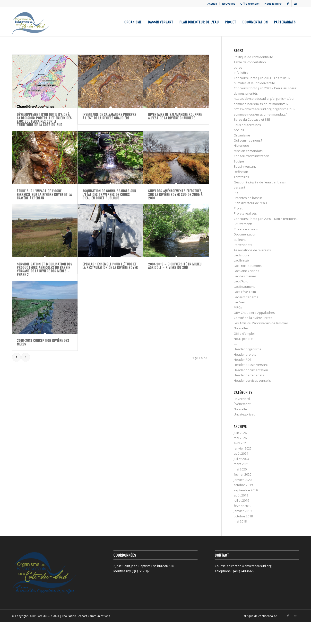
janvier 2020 (242, 480)
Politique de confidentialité (253, 57)
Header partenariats (249, 375)
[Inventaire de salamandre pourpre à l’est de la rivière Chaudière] (110, 81)
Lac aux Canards (246, 297)
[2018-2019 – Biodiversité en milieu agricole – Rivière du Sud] (176, 230)
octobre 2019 (243, 485)
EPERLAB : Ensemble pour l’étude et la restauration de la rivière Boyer (110, 265)
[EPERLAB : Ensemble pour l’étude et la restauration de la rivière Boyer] (110, 230)
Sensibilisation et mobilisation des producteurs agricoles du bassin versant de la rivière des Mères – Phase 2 (44, 269)
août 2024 (241, 453)
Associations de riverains (252, 250)
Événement (242, 404)
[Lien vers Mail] (295, 3)
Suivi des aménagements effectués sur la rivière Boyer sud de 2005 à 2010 (175, 194)
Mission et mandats (248, 151)
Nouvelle (240, 409)
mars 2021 (241, 464)
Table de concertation (250, 62)
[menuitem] (212, 3)
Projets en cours (246, 229)
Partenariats (243, 245)
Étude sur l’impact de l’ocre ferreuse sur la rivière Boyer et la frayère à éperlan (44, 194)
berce (238, 67)
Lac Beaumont (244, 286)
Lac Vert (239, 302)
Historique (241, 145)
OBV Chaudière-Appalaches (254, 312)
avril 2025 (241, 443)
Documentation (245, 234)
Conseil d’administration (251, 156)
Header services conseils (252, 380)
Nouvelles (228, 3)
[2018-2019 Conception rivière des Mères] (45, 307)
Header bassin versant (251, 364)
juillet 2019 (241, 500)
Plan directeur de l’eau (250, 203)
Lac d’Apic (241, 281)
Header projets (245, 354)
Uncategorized (244, 414)
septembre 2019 (246, 490)
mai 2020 (240, 469)
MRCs (238, 307)
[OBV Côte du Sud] (31, 21)
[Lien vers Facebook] (287, 3)
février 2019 (242, 506)
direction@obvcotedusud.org (250, 566)
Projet (238, 208)
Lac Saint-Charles (246, 271)
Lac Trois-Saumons (248, 265)
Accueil (212, 3)
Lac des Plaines (245, 276)
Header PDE (242, 359)
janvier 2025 (242, 448)
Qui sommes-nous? (248, 140)
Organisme (242, 135)
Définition (241, 172)
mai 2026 (240, 438)
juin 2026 (240, 433)
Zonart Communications (94, 616)
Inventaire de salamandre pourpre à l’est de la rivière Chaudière (109, 116)
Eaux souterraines (247, 125)
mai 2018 (240, 521)
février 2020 (242, 474)
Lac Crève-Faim (245, 291)
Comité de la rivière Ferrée (253, 318)
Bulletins (240, 239)
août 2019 (241, 495)
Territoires (241, 177)
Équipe (239, 161)
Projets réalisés (245, 213)
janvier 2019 (242, 511)
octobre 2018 (243, 516)
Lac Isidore (242, 255)
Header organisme (247, 349)
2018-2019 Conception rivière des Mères (43, 342)
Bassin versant (245, 166)
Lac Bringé (241, 260)
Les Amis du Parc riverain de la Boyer (261, 323)
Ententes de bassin (248, 198)
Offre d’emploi (249, 3)
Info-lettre (241, 72)
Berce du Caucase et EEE (252, 119)
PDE (237, 192)
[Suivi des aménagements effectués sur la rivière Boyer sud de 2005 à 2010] (176, 157)
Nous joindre (273, 3)
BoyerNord (242, 399)
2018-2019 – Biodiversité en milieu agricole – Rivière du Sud (175, 265)
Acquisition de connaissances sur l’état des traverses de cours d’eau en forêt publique (109, 194)
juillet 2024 (241, 459)
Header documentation (251, 370)
